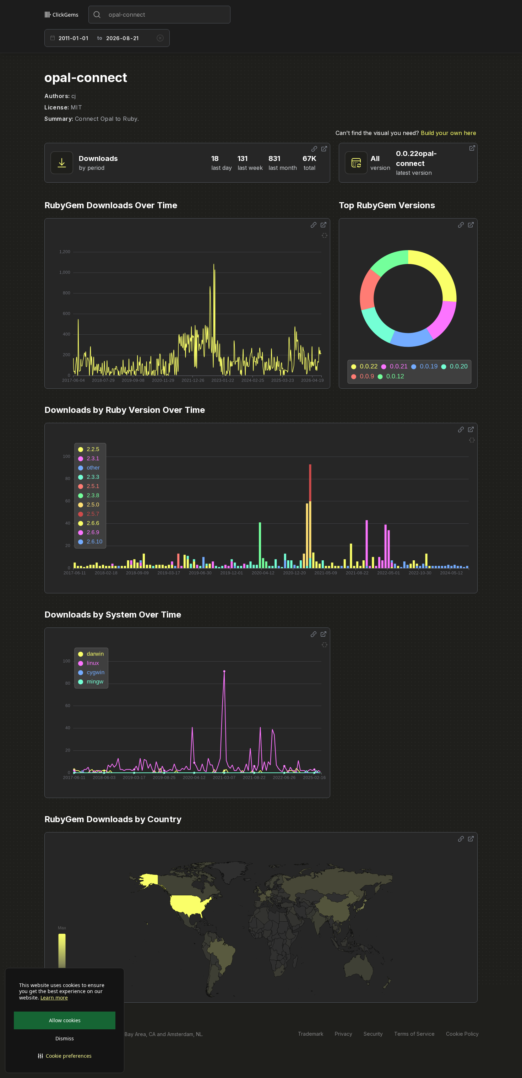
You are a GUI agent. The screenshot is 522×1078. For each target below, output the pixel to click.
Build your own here (448, 132)
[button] (64, 1056)
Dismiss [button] (64, 1038)
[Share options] (314, 148)
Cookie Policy (462, 1034)
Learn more (54, 998)
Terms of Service (414, 1034)
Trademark (310, 1034)
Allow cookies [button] (65, 1020)
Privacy (343, 1034)
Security (373, 1034)
